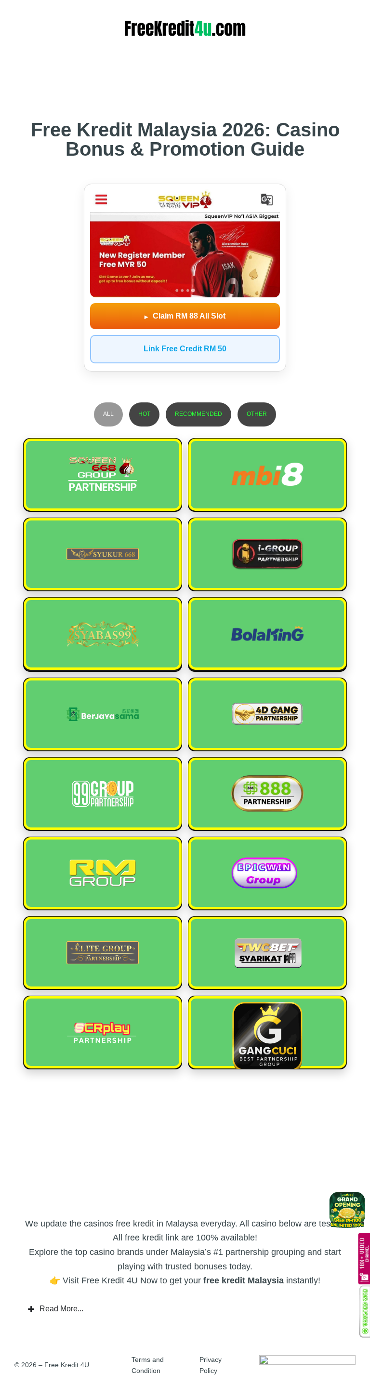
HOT (144, 414)
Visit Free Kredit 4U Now (110, 1280)
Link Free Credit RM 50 (185, 349)
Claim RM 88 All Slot (185, 316)
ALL (108, 414)
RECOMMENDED (198, 414)
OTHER (257, 414)
